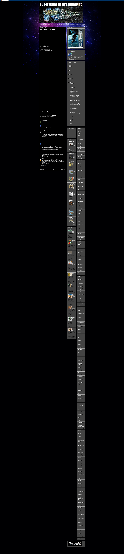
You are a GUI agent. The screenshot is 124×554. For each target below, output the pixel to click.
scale (78, 417)
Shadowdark (79, 430)
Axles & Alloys (80, 161)
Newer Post (42, 169)
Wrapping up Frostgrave (73, 295)
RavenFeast (43, 120)
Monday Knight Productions (80, 364)
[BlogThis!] (53, 115)
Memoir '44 (79, 357)
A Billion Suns (80, 131)
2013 (70, 79)
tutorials (79, 510)
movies (79, 367)
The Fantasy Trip (80, 502)
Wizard (79, 533)
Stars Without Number (81, 474)
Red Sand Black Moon (81, 403)
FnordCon (79, 272)
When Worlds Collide (73, 109)
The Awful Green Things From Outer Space (80, 498)
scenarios (79, 419)
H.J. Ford (79, 310)
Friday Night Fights (80, 273)
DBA (78, 228)
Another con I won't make (73, 241)
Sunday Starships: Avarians (74, 91)
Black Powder (80, 179)
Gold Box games (80, 305)
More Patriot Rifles (74, 171)
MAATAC (79, 350)
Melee (78, 355)
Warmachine (79, 527)
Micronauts (79, 358)
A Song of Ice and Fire (81, 133)
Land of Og (79, 344)
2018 (70, 73)
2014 (70, 78)
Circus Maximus (80, 211)
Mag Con (79, 352)
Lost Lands (79, 347)
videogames (79, 516)
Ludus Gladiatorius (80, 349)
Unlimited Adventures (81, 514)
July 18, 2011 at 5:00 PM (45, 163)
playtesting (79, 401)
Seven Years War (80, 428)
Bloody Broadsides (80, 186)
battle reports (80, 170)
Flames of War (80, 267)
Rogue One (79, 412)
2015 (70, 77)
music (78, 372)
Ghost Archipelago (80, 303)
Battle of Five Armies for (73, 274)
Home (52, 169)
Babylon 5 (79, 163)
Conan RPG (79, 221)
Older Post (63, 169)
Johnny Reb (79, 334)
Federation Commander (79, 259)
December (71, 83)
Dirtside (79, 230)
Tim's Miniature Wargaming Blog (72, 184)
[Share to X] (54, 115)
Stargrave (79, 471)
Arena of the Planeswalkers (80, 149)
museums (79, 370)
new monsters (80, 379)
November (71, 84)
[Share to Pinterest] (55, 115)
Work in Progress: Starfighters (74, 99)
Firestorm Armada (80, 264)
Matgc (43, 130)
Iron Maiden (79, 329)
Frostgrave (79, 276)
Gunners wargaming (71, 218)
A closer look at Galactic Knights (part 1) (76, 105)
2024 (70, 66)
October (71, 86)
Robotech (79, 411)
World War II (79, 536)
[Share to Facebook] (54, 115)
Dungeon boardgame (81, 237)
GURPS (79, 308)
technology (79, 486)
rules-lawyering (80, 414)
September (72, 87)
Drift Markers (72, 92)
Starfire (79, 466)
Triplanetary (79, 507)
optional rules (80, 392)
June (71, 116)
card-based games (80, 201)
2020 (70, 70)
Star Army (79, 454)
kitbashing (79, 340)
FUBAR (79, 277)
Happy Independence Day (74, 112)
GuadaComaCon (80, 307)
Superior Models (80, 481)
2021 (70, 69)
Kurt (42, 158)
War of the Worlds (80, 522)
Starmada (79, 473)
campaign (79, 198)
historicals (79, 320)
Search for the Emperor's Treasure (81, 426)
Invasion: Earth (80, 327)
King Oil (79, 337)
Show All (74, 224)
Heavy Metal (79, 317)
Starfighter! (79, 463)
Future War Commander (79, 281)
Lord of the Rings (80, 346)
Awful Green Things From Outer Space (81, 158)
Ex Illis (79, 255)
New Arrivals (73, 251)
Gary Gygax (79, 298)
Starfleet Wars (52, 116)
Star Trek (79, 458)
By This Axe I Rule (80, 196)
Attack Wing (79, 156)
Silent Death (79, 433)
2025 (70, 65)
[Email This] (52, 115)
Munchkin (79, 369)
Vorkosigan (79, 520)
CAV (78, 205)
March (71, 120)
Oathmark (79, 385)
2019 (70, 71)
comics (79, 219)
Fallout (79, 257)
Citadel (79, 213)
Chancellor (79, 210)
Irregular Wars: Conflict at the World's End (71, 154)
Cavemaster (79, 207)
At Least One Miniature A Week (80, 154)
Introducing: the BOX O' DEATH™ (75, 100)
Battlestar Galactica (81, 173)
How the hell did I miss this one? (75, 113)
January (71, 123)
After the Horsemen (81, 137)
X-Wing (79, 538)
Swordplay (79, 483)
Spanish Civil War (80, 452)
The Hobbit (79, 504)
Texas (78, 496)
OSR (78, 393)
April (71, 119)
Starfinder (79, 465)
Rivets (78, 409)
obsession (79, 387)
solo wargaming (80, 436)
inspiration (79, 326)
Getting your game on (73, 108)
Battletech (79, 176)
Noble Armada (80, 382)
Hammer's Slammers (81, 313)
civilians (79, 216)
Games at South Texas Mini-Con (75, 104)
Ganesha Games (80, 294)
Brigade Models (80, 192)
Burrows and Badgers (81, 194)
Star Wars (79, 460)
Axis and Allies (80, 160)
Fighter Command (80, 262)
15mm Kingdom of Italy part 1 (74, 221)
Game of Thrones (80, 289)
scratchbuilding (80, 422)
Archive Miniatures (80, 146)
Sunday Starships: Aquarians (74, 95)
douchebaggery (80, 231)
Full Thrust (79, 279)
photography (79, 398)
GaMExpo (79, 291)
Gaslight (79, 301)
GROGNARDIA (71, 192)
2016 (70, 75)
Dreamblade (79, 233)
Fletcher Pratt (80, 270)
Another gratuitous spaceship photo (75, 103)
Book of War (79, 191)
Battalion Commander (81, 168)
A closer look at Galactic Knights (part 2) (76, 101)
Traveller (79, 505)
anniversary (79, 145)
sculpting (79, 423)
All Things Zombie (80, 139)
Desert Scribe (44, 124)
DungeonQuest (80, 239)
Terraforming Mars (80, 491)
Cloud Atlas (79, 218)
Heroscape (79, 319)
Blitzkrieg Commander (81, 182)
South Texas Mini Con (81, 445)
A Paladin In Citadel (71, 201)
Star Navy (79, 457)
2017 (70, 74)
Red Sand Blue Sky (81, 405)
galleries (48, 116)
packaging (79, 395)
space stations (80, 449)
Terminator (79, 489)
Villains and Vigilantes (81, 518)
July (70, 90)
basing (79, 166)
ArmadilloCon (80, 150)
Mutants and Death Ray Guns (80, 374)
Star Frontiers (80, 455)
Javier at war (71, 210)
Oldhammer (79, 390)
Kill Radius (79, 335)
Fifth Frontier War (80, 261)
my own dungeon (80, 376)
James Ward (79, 332)
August (71, 88)
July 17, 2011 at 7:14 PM (45, 156)
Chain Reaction (80, 208)
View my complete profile (72, 59)
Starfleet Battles (80, 468)
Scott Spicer (79, 420)
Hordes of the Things (81, 322)
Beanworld (79, 177)
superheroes (79, 480)
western (79, 528)
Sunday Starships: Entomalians (74, 107)
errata (78, 247)
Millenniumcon (80, 360)
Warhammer (79, 525)
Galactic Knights (44, 116)
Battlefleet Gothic (80, 172)
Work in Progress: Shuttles (74, 96)
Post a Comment (43, 165)
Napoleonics (79, 377)
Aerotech (79, 135)
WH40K (79, 530)
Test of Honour (80, 494)
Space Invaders (80, 447)
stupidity (79, 478)
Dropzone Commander (79, 235)
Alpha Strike (79, 143)
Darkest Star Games (81, 224)
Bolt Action (79, 189)
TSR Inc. (79, 508)
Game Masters (80, 288)
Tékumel (79, 488)
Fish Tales (71, 176)
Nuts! (78, 384)
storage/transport (80, 477)
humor (79, 324)
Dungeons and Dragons (80, 241)
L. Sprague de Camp (81, 342)
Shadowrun (79, 431)
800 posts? (73, 284)
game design (80, 286)
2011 (70, 82)
